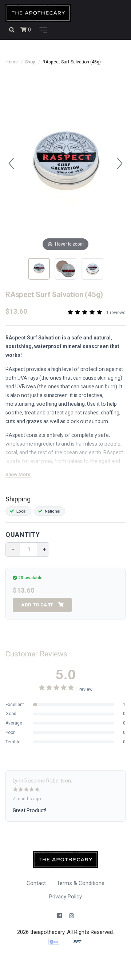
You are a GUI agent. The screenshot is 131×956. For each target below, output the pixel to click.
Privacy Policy (65, 896)
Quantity (22, 534)
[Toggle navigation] (42, 30)
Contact (36, 883)
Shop (30, 61)
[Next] (120, 163)
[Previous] (11, 163)
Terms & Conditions (80, 883)
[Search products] (12, 30)
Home (11, 61)
